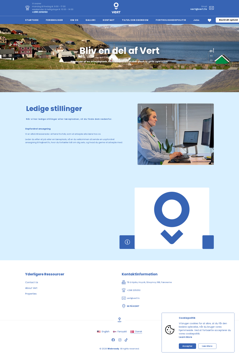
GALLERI (90, 20)
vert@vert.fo (198, 9)
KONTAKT (109, 20)
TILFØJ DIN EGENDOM (135, 20)
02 (210, 55)
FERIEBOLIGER (54, 20)
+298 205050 (40, 12)
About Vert (31, 288)
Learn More (185, 337)
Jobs (196, 20)
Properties (31, 293)
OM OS (74, 20)
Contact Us (31, 282)
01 (211, 49)
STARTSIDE (32, 20)
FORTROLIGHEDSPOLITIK (171, 20)
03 (211, 60)
